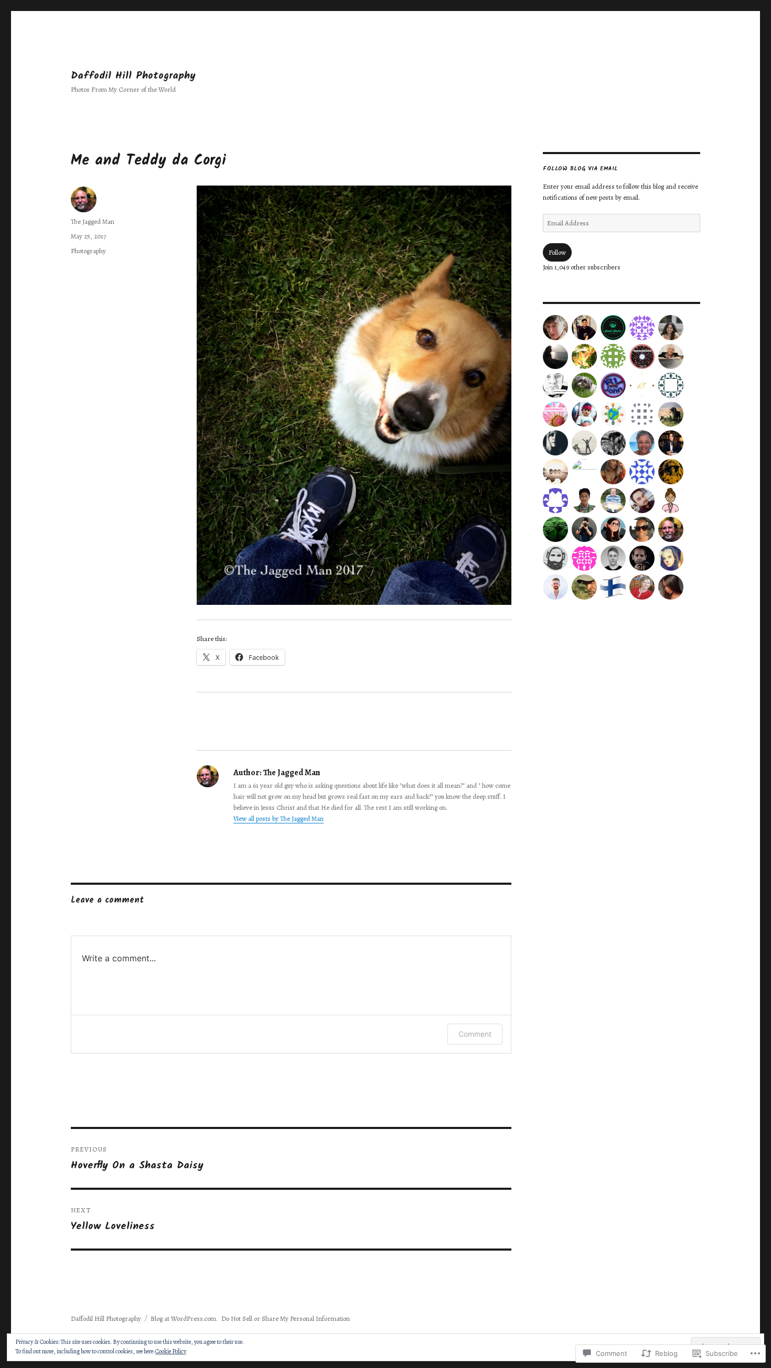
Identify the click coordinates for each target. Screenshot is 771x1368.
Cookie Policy (170, 1351)
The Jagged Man (92, 221)
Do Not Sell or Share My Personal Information (285, 1318)
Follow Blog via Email (580, 168)
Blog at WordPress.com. (184, 1318)
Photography (88, 250)
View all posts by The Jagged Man (278, 818)
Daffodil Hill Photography (133, 76)
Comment (474, 1033)
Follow (557, 252)
